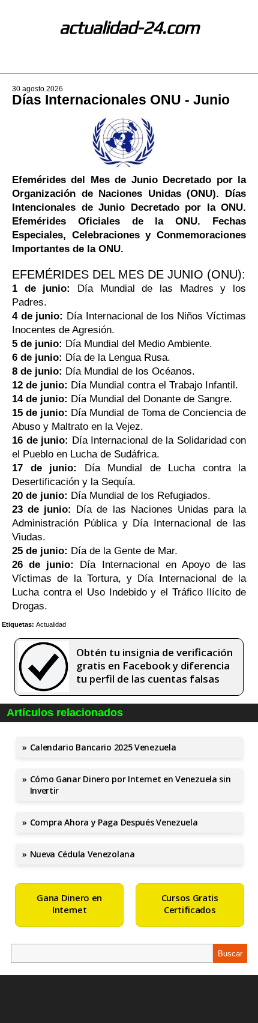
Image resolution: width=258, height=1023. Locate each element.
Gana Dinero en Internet (69, 904)
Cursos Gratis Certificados (189, 904)
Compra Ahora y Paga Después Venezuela (114, 822)
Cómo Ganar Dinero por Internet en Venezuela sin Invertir (130, 784)
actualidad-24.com (129, 27)
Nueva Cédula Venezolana (82, 854)
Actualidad (51, 624)
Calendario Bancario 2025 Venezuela (103, 747)
